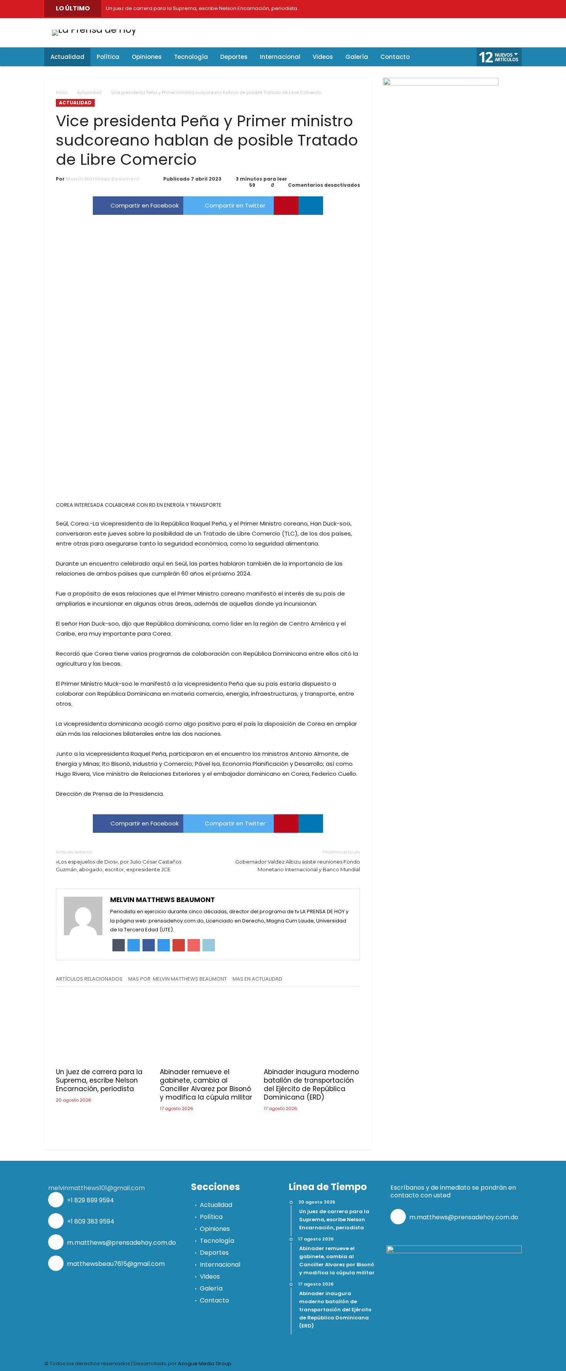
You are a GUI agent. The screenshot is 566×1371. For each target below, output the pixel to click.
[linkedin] (310, 205)
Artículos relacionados (89, 979)
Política (211, 1216)
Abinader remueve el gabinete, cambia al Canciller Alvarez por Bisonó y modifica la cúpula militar (206, 1084)
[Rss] (514, 9)
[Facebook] (410, 9)
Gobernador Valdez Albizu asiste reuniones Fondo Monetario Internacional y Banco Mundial (297, 860)
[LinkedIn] (444, 9)
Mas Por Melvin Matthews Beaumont (177, 979)
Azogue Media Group (204, 1363)
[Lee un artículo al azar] (449, 57)
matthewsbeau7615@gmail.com (115, 1263)
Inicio (61, 92)
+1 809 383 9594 (89, 1221)
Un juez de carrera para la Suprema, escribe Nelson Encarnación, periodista (99, 1080)
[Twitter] (427, 9)
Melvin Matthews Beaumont (102, 179)
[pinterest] (286, 205)
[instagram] (479, 9)
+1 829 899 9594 (89, 1200)
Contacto (214, 1300)
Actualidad (89, 92)
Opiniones (215, 1228)
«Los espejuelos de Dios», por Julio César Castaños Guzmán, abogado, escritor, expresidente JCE (118, 860)
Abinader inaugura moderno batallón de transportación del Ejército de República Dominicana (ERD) (311, 1084)
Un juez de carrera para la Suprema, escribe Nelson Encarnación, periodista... (201, 8)
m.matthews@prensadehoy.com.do (120, 1242)
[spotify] (496, 9)
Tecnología (217, 1240)
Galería (211, 1288)
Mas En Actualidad (257, 979)
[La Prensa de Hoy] (94, 29)
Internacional (220, 1264)
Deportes (214, 1252)
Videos (210, 1276)
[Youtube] (462, 9)
